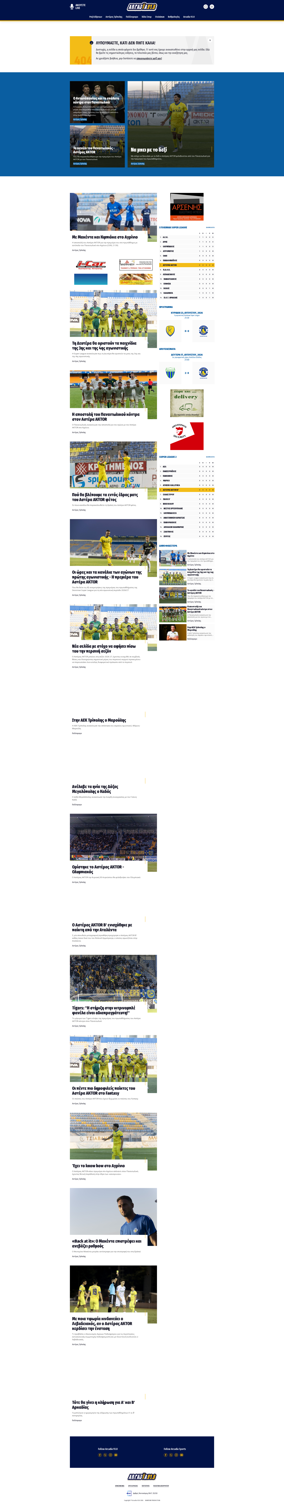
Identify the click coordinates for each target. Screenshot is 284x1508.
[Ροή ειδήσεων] (205, 6)
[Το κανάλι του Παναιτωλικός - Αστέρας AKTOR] (172, 595)
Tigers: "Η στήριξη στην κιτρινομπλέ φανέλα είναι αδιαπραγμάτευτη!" (103, 1010)
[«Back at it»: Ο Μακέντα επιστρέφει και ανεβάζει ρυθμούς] (113, 1217)
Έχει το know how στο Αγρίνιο (98, 1165)
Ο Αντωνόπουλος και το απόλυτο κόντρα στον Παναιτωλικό (96, 100)
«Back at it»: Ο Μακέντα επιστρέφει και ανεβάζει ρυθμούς (106, 1243)
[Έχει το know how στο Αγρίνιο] (113, 1141)
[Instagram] (110, 1455)
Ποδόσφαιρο (132, 16)
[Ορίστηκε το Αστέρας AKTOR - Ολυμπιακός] (113, 842)
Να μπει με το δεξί (149, 150)
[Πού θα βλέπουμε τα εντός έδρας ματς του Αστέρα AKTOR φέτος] (113, 470)
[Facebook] (100, 1455)
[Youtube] (116, 1455)
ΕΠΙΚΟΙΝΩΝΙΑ (119, 1486)
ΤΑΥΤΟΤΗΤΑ (145, 1486)
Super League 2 (168, 456)
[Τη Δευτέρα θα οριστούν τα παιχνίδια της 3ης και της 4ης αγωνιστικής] (113, 319)
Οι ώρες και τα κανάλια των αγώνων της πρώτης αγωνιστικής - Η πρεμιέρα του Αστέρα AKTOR (107, 577)
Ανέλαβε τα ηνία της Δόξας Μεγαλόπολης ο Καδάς (95, 789)
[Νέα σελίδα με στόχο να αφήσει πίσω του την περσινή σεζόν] (113, 627)
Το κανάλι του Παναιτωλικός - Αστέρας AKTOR (94, 150)
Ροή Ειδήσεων (95, 16)
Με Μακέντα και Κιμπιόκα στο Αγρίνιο (105, 237)
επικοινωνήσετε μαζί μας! (149, 58)
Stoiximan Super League (173, 227)
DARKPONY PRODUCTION (152, 1500)
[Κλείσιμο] (210, 40)
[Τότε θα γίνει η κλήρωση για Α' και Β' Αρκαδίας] (113, 1380)
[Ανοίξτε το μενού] (212, 6)
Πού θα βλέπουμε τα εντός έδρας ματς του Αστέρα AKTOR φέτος (105, 497)
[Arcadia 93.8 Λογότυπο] (142, 6)
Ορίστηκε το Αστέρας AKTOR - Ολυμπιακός (98, 869)
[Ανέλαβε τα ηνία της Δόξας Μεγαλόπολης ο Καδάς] (113, 767)
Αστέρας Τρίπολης (114, 16)
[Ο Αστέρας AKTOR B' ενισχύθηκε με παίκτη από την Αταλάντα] (113, 910)
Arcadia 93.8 (189, 16)
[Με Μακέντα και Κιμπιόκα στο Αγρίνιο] (113, 217)
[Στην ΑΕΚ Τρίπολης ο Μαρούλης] (113, 700)
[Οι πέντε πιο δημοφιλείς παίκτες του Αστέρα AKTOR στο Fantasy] (113, 1064)
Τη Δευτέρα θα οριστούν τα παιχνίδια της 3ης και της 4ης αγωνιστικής (104, 346)
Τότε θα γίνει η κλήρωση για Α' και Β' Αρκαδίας (103, 1405)
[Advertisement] (90, 264)
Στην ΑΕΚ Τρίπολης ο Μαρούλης (99, 720)
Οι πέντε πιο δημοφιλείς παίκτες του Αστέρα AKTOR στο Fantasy (103, 1091)
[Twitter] (105, 1455)
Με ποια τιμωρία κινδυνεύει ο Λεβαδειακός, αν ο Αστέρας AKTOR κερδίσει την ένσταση (102, 1323)
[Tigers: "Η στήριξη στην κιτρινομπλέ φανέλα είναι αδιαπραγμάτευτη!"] (113, 983)
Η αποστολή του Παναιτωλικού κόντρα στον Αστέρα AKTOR (106, 417)
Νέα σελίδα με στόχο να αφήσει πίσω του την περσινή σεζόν (104, 649)
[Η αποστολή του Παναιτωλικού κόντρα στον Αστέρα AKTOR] (113, 394)
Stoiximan (159, 16)
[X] (171, 1455)
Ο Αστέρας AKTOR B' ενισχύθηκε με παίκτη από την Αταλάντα (102, 927)
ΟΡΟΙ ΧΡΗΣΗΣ (133, 1486)
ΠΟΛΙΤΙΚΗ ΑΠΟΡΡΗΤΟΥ (161, 1486)
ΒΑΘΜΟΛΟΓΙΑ (210, 227)
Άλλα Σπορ (147, 16)
